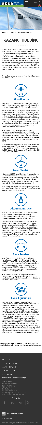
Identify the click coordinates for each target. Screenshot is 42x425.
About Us (6, 360)
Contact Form (8, 371)
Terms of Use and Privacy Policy (28, 423)
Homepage (5, 32)
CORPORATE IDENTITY (11, 363)
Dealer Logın (7, 374)
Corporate (15, 32)
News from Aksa (9, 367)
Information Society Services (10, 423)
